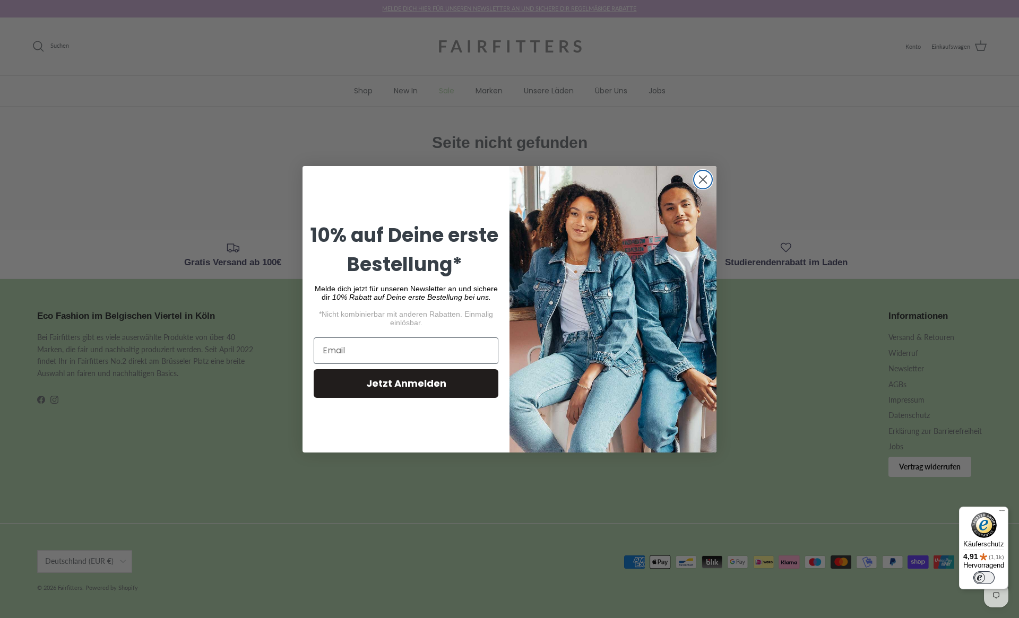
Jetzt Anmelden (406, 383)
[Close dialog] (703, 179)
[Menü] (1002, 513)
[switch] (984, 577)
